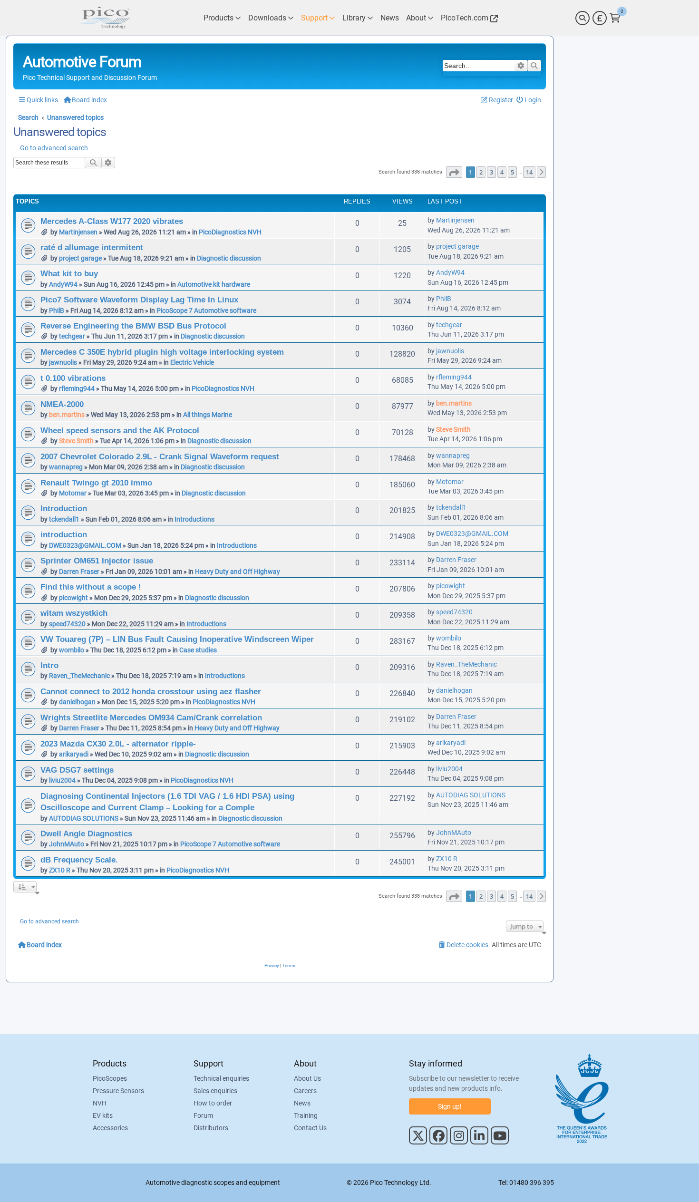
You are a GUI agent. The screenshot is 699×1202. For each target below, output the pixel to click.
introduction (63, 534)
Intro (49, 665)
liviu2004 (62, 780)
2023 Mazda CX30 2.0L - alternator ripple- (118, 743)
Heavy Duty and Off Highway (237, 571)
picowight (73, 597)
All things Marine (207, 414)
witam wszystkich (73, 613)
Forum (203, 1115)
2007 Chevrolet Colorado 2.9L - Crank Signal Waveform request (159, 456)
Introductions (194, 519)
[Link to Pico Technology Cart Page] (615, 18)
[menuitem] (529, 100)
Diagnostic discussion (229, 258)
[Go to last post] (479, 220)
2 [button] (481, 172)
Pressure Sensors (118, 1091)
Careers (305, 1091)
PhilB (56, 310)
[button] (454, 172)
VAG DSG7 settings (77, 770)
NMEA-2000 (62, 404)
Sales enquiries (215, 1091)
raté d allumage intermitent (91, 247)
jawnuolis (63, 362)
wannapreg (66, 467)
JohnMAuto (66, 844)
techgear (72, 336)
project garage (80, 258)
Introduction (63, 508)
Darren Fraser (79, 571)
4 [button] (502, 172)
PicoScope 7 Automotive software (206, 310)
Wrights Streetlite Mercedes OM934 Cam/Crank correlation (151, 717)
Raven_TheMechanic (79, 675)
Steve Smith (76, 441)
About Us (307, 1078)
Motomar (73, 493)
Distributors (211, 1128)
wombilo (71, 650)
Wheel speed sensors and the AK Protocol (119, 430)
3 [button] (491, 172)
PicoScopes (110, 1078)
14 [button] (529, 172)
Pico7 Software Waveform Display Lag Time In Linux (139, 299)
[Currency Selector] (599, 18)
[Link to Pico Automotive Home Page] (104, 18)
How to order (213, 1103)
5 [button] (512, 172)
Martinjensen (78, 232)
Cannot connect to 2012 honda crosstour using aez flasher (150, 691)
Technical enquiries (221, 1078)
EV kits (103, 1115)
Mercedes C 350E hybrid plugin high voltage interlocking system (162, 352)
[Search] (582, 18)
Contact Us (310, 1128)
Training (306, 1115)
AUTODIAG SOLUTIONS (83, 818)
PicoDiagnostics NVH (230, 232)
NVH (100, 1103)
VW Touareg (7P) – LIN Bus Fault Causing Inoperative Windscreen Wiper (177, 639)
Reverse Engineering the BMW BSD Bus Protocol (133, 325)
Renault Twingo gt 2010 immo (96, 482)
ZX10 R (59, 870)
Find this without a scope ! (90, 586)
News (302, 1103)
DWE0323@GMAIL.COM (85, 545)
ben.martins (67, 414)
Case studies (198, 650)
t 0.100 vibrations (73, 378)
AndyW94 (63, 284)
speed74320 (67, 624)
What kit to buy (69, 273)
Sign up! (450, 1106)
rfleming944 (77, 388)
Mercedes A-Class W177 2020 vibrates (111, 221)
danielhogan (77, 702)
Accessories (110, 1128)
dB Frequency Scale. (79, 859)
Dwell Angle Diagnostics (86, 833)
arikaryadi (73, 754)
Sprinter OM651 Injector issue (96, 560)
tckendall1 (64, 519)
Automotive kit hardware (213, 284)
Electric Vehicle (192, 362)
